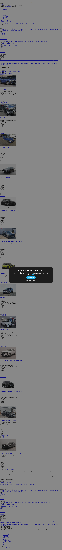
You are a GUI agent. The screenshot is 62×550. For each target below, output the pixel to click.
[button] (31, 280)
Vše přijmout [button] (31, 277)
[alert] (31, 275)
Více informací (32, 274)
